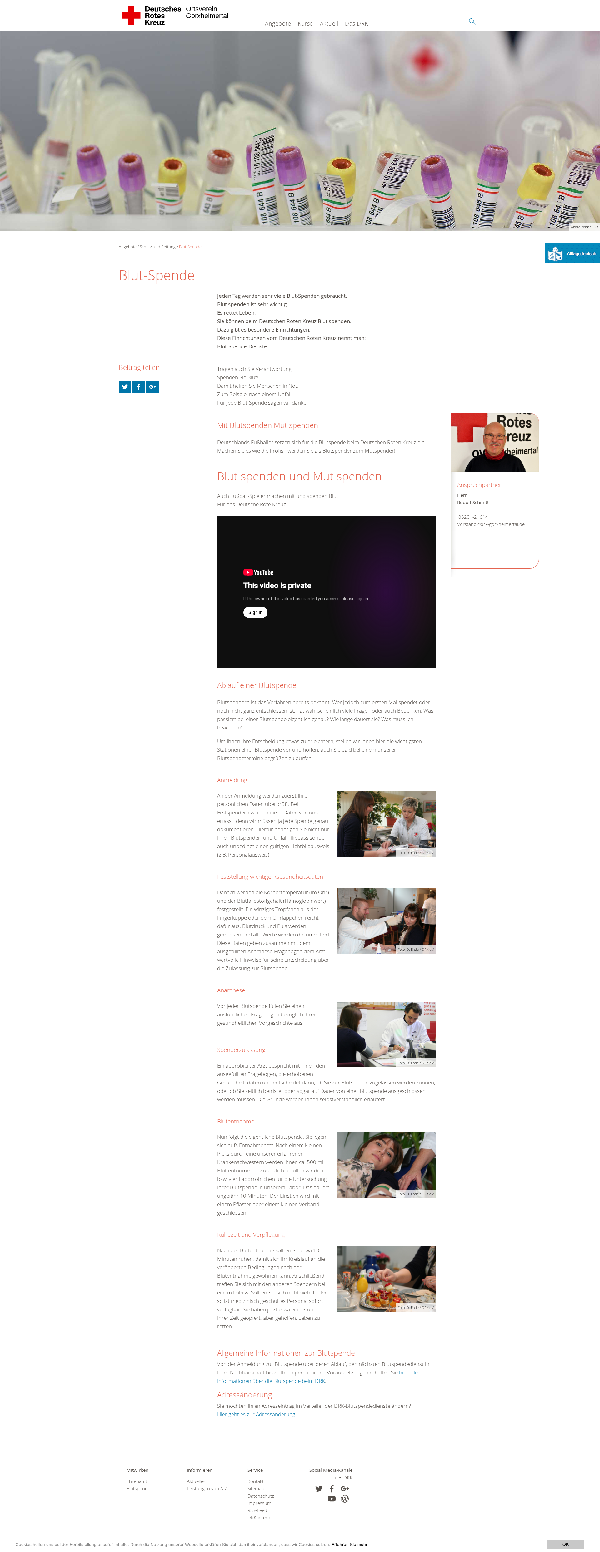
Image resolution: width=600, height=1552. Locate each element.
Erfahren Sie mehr (350, 1544)
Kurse (305, 23)
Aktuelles (196, 1481)
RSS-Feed (257, 1510)
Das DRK (356, 23)
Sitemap (256, 1488)
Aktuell (329, 23)
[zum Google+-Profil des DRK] (345, 1489)
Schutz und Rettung (158, 246)
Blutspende (138, 1488)
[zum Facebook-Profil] (319, 1489)
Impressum (259, 1503)
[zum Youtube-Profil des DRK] (332, 1499)
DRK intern (259, 1517)
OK (565, 1544)
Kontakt (256, 1481)
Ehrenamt (137, 1481)
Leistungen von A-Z (207, 1488)
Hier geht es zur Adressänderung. (257, 1414)
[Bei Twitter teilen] (125, 387)
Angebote (278, 23)
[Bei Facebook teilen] (138, 387)
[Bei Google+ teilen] (152, 387)
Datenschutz (261, 1496)
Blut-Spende (190, 246)
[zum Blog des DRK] (345, 1499)
